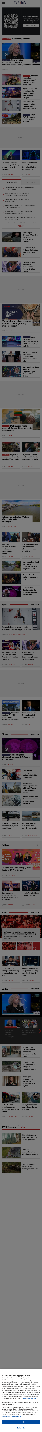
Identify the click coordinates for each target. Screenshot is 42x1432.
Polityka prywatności (29, 1399)
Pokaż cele (21, 1428)
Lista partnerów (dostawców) (12, 1416)
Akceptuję (20, 1422)
